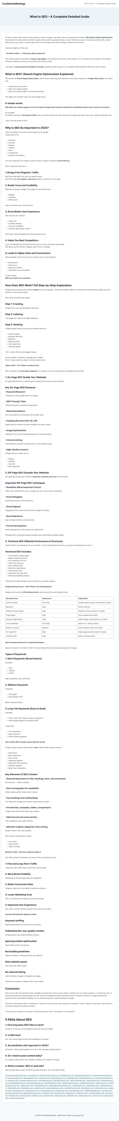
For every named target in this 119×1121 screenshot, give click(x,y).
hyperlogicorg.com (93, 1080)
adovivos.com (25, 1095)
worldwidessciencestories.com (60, 1085)
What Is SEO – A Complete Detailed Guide (100, 4)
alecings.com (70, 1093)
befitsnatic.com (72, 1078)
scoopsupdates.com (15, 1078)
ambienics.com (36, 1095)
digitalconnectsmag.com (49, 1075)
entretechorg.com (92, 1085)
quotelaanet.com (78, 1085)
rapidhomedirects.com (70, 1083)
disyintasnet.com (18, 1091)
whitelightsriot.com (66, 1075)
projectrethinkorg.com (53, 1083)
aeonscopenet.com (31, 1078)
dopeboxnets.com (32, 1091)
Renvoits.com (59, 1093)
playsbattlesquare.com (16, 1083)
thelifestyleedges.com (92, 1091)
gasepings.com (40, 1088)
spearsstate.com (26, 1085)
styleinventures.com (47, 1091)
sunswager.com (33, 1075)
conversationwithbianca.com (16, 1075)
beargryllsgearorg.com (82, 1075)
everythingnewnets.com (28, 1080)
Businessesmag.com (17, 1098)
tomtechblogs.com (41, 1085)
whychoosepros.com (96, 1093)
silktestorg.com (101, 1083)
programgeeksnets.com (35, 1083)
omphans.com (13, 1095)
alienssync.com (44, 1078)
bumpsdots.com (47, 1093)
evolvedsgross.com (45, 1080)
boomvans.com (60, 1095)
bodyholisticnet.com (86, 1078)
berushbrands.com (76, 1091)
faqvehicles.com (62, 1091)
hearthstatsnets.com (77, 1080)
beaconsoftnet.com (58, 1078)
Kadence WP (79, 1115)
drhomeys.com (13, 1080)
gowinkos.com (107, 1091)
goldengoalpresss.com (54, 1088)
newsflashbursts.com (72, 1088)
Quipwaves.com (82, 1093)
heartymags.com (85, 1095)
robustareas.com (101, 1088)
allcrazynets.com (14, 1088)
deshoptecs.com (27, 1088)
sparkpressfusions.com (32, 1093)
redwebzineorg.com (87, 1083)
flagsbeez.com (72, 1095)
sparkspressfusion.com (13, 1093)
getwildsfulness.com (61, 1080)
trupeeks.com (48, 1095)
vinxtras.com (97, 1095)
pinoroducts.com (87, 1088)
